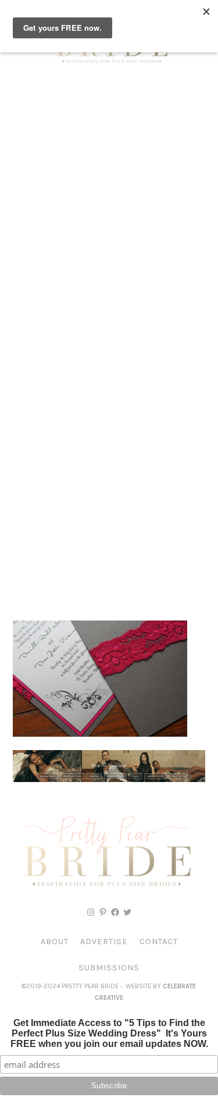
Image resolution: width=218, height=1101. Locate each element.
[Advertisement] (109, 196)
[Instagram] (90, 912)
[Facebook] (115, 912)
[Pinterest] (103, 912)
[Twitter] (127, 912)
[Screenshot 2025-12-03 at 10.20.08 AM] (109, 779)
